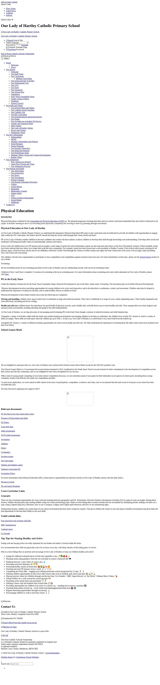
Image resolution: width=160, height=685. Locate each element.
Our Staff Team (17, 74)
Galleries (9, 13)
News (13, 67)
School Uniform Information (22, 198)
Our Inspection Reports (20, 151)
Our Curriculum (17, 76)
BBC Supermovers (8, 525)
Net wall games (7, 461)
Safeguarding (16, 137)
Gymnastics (5, 452)
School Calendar (17, 180)
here (7, 274)
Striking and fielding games (12, 465)
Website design (7, 657)
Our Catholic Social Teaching (22, 110)
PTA (13, 196)
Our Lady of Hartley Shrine (22, 128)
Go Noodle (5, 533)
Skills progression (8, 431)
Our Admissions (12, 160)
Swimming (5, 439)
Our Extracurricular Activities (22, 81)
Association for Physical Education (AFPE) (47, 221)
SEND (13, 139)
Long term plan (7, 427)
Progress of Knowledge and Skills (14, 418)
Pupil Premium (17, 144)
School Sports (145, 257)
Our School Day (17, 173)
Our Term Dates (17, 171)
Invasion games (7, 456)
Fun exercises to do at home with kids (16, 521)
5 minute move (7, 529)
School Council (17, 103)
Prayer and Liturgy (18, 130)
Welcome (14, 65)
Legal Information (52, 653)
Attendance (15, 94)
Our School (10, 70)
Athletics (4, 444)
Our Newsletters (17, 178)
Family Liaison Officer (20, 99)
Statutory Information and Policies (24, 142)
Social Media (16, 200)
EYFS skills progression (10, 435)
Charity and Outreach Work (22, 124)
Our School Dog (17, 92)
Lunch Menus (16, 187)
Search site (5, 664)
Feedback (15, 101)
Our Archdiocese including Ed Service (26, 121)
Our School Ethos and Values (22, 108)
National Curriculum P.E (10, 469)
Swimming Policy (8, 473)
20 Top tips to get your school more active (17, 414)
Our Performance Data (20, 153)
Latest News (11, 11)
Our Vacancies (16, 90)
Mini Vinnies (16, 126)
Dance (3, 448)
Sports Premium (17, 146)
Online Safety (16, 193)
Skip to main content (9, 2)
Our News (15, 175)
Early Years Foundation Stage (22, 97)
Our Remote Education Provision (24, 182)
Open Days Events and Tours (22, 164)
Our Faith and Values (14, 106)
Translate (24, 45)
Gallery (14, 184)
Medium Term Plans (24, 79)
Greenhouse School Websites (27, 657)
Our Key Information (14, 135)
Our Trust (15, 88)
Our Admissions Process (20, 166)
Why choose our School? (21, 162)
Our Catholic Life (18, 112)
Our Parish (15, 119)
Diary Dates (11, 9)
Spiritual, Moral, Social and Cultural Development (31, 155)
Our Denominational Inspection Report (26, 117)
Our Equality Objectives (20, 148)
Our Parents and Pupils (15, 169)
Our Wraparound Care (20, 83)
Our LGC (15, 85)
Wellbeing (15, 202)
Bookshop (15, 189)
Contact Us (10, 205)
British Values (16, 157)
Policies (9, 15)
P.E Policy (5, 422)
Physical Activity (7, 482)
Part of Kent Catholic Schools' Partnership (17, 54)
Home (8, 63)
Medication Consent (19, 191)
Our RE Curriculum (19, 115)
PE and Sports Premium (10, 486)
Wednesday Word (18, 133)
